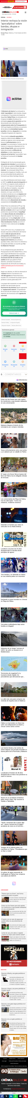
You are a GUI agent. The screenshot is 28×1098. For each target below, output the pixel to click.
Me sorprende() (14, 365)
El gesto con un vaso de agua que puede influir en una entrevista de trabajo (12, 921)
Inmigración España (15, 322)
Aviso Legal (4, 1061)
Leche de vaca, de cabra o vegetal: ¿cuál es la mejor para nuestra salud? (13, 934)
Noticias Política (5, 322)
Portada (3, 17)
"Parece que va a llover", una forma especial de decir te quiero (12, 894)
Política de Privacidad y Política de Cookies (17, 1061)
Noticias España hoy (16, 319)
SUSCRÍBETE (11, 1)
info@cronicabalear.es (18, 1089)
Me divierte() (22, 349)
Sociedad (9, 17)
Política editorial (21, 1058)
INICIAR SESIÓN (4, 1)
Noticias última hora (16, 325)
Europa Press (4, 33)
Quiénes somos (12, 1058)
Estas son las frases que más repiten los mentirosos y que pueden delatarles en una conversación (13, 907)
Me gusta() (5, 349)
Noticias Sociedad (6, 319)
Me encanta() (14, 349)
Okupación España (6, 325)
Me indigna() (22, 365)
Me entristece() (5, 365)
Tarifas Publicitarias (14, 1063)
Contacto (5, 1058)
